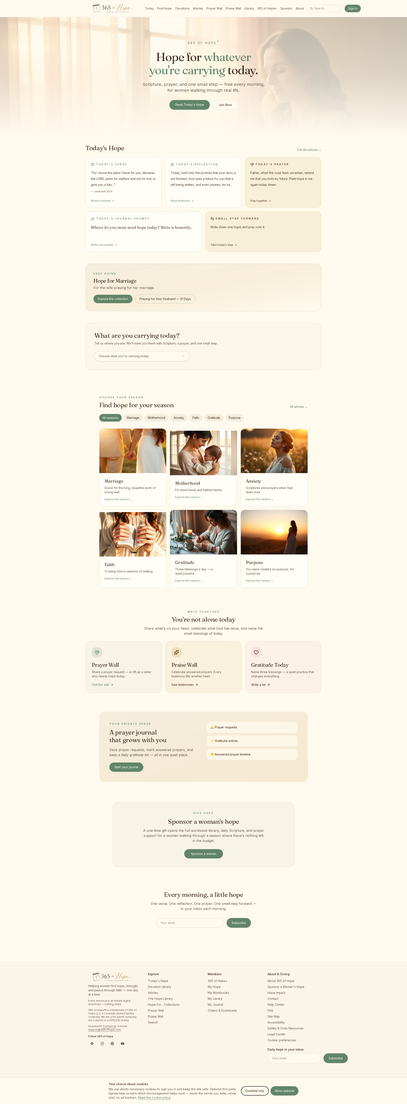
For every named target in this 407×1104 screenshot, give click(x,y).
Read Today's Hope (189, 104)
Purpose (235, 417)
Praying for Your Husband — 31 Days (165, 299)
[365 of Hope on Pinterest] (112, 1043)
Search (153, 1022)
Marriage (133, 417)
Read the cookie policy (154, 1097)
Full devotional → (309, 149)
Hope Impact (276, 992)
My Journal (215, 1004)
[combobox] (141, 356)
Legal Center (277, 1034)
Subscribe (239, 923)
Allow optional (284, 1091)
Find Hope (164, 8)
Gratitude (214, 417)
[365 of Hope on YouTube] (122, 1043)
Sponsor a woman (203, 853)
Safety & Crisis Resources (286, 1028)
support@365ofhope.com (104, 1029)
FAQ (270, 1010)
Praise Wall (233, 8)
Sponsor (286, 8)
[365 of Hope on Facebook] (92, 1043)
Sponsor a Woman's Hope (286, 987)
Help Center (276, 1004)
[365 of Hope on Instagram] (102, 1043)
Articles (198, 8)
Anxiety (179, 417)
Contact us (109, 1026)
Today (149, 8)
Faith (195, 417)
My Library (215, 998)
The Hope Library (160, 998)
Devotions (182, 8)
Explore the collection (113, 299)
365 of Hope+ (267, 8)
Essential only (254, 1091)
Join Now (225, 105)
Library (249, 8)
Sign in (352, 8)
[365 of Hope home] (114, 8)
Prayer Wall (214, 8)
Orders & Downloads (222, 1010)
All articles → (299, 406)
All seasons (110, 417)
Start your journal (126, 767)
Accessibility (276, 1022)
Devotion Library (159, 987)
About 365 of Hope (281, 981)
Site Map (274, 1016)
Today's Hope (158, 981)
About (300, 8)
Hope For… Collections (164, 1004)
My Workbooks (218, 992)
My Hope (214, 987)
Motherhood (156, 417)
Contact (273, 998)
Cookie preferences (282, 1040)
